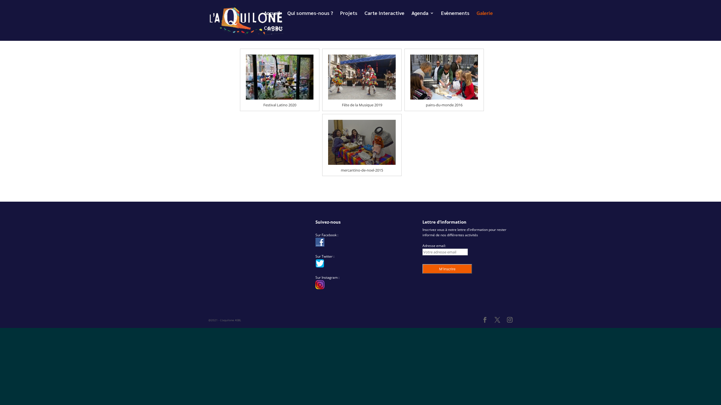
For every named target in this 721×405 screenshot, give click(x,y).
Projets (348, 13)
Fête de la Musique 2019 (362, 104)
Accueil (272, 13)
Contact (273, 28)
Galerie (485, 13)
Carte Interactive (384, 13)
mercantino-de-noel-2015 (362, 170)
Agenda (419, 13)
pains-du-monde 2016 (444, 104)
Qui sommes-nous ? (310, 13)
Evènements (455, 13)
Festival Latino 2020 (279, 104)
